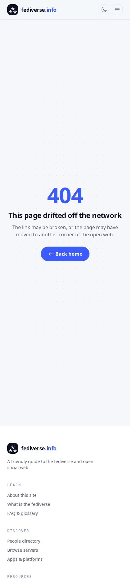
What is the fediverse (28, 504)
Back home (68, 254)
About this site (22, 495)
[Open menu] (117, 9)
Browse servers (22, 550)
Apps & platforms (25, 559)
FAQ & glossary (22, 513)
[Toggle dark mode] (104, 9)
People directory (23, 541)
